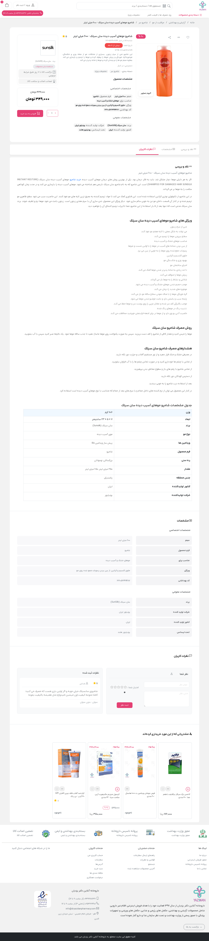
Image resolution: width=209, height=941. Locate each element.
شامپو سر (115, 71)
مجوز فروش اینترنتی (197, 859)
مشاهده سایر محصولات (44, 66)
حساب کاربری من (95, 855)
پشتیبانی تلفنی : (21, 13)
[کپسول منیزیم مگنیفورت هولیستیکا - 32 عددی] (104, 763)
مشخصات (167, 149)
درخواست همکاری (95, 877)
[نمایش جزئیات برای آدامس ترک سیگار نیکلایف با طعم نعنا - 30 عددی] (175, 763)
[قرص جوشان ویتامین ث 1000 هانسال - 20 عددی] (140, 763)
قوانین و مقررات (147, 859)
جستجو (151, 864)
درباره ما (203, 855)
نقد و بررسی (187, 149)
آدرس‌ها (99, 864)
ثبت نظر (125, 705)
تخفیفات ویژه (101, 71)
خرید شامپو (75, 179)
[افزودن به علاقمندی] (162, 788)
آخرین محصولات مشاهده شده (141, 868)
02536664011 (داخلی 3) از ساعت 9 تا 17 (79, 903)
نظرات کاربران (146, 149)
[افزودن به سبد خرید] (188, 789)
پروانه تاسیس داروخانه (196, 864)
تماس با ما (202, 868)
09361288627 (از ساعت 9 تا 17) (82, 898)
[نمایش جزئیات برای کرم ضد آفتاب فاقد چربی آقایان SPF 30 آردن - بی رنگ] (69, 763)
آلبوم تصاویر (146, 93)
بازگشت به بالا (193, 927)
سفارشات (99, 859)
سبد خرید (98, 868)
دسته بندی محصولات (189, 15)
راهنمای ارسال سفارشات (144, 855)
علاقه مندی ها (96, 873)
